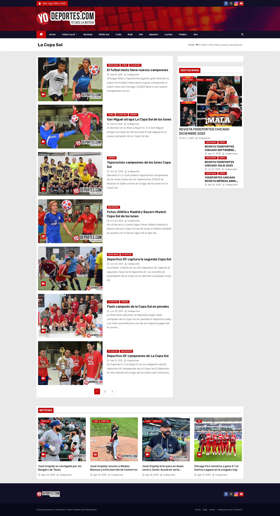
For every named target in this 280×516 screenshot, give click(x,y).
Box (195, 34)
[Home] (41, 34)
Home (52, 34)
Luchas (168, 34)
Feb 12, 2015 (116, 360)
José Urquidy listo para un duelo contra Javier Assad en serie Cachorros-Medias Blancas (163, 470)
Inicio (191, 44)
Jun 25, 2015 (117, 263)
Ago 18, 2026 (152, 474)
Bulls (130, 34)
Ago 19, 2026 (100, 474)
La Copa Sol (135, 65)
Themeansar (91, 509)
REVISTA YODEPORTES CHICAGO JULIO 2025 (219, 163)
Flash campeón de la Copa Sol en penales (138, 307)
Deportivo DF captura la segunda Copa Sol (139, 259)
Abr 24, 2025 (215, 184)
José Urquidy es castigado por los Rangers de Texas (60, 468)
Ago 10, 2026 (204, 474)
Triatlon (183, 34)
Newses (77, 509)
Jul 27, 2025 (214, 169)
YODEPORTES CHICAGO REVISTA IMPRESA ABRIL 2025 (220, 181)
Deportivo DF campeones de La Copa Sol (137, 356)
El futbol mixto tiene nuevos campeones (137, 70)
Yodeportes (132, 74)
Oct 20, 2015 (117, 171)
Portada (133, 115)
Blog (205, 509)
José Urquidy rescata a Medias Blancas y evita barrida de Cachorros (114, 468)
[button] (242, 34)
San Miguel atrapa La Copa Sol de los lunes (139, 119)
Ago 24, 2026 (48, 474)
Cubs (118, 34)
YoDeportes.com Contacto (229, 509)
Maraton (153, 34)
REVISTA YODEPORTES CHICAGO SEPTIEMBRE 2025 (219, 150)
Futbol (124, 65)
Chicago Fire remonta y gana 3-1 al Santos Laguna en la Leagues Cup (216, 468)
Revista (209, 80)
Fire (141, 34)
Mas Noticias (113, 207)
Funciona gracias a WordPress (51, 509)
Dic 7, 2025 (188, 138)
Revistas (88, 34)
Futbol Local (69, 34)
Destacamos (113, 65)
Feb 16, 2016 (116, 74)
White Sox (104, 34)
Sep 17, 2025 (215, 153)
